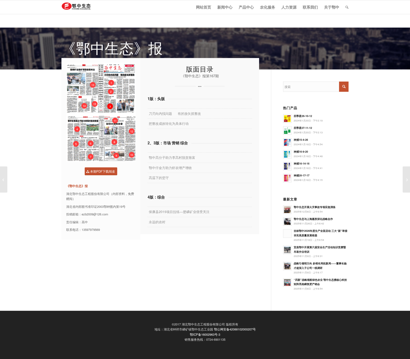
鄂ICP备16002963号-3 (205, 334)
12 (131, 131)
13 (92, 85)
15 (94, 104)
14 (84, 106)
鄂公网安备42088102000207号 (235, 329)
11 (115, 120)
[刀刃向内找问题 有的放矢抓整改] (3, 179)
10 (131, 155)
